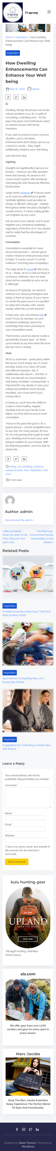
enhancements (14, 470)
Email (9, 824)
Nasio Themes (27, 1142)
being (13, 466)
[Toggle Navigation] (49, 11)
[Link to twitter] (30, 1130)
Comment (11, 785)
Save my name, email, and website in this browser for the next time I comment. (27, 850)
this (42, 314)
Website (9, 835)
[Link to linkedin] (37, 1130)
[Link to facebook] (16, 1130)
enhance (38, 466)
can (19, 466)
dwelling (27, 466)
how (26, 470)
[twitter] (16, 97)
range (30, 269)
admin (35, 89)
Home (9, 37)
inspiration (36, 470)
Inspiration (21, 37)
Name (9, 813)
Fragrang (31, 12)
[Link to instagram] (23, 1130)
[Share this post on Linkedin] (24, 97)
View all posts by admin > (19, 520)
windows (25, 192)
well (45, 470)
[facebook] (8, 97)
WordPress (28, 1146)
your (8, 474)
